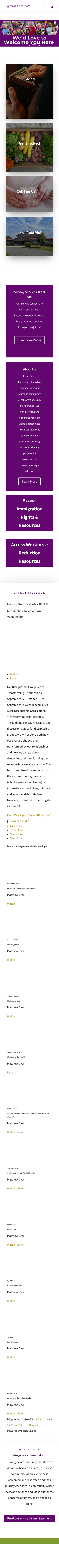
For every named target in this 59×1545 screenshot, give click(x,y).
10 (18, 1425)
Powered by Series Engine (21, 1430)
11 (22, 1425)
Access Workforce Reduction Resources (29, 552)
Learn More (29, 481)
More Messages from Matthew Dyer (29, 815)
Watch (14, 674)
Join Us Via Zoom (29, 340)
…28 (27, 1425)
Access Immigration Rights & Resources (30, 512)
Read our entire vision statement (29, 1518)
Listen (13, 678)
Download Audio (18, 821)
